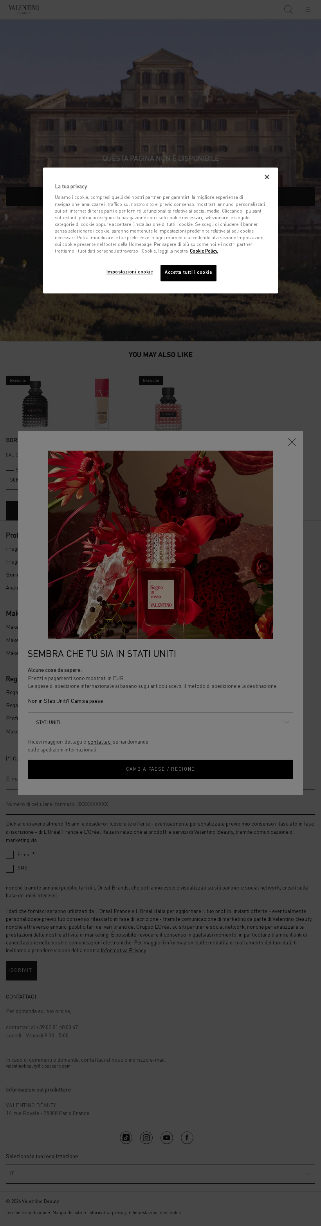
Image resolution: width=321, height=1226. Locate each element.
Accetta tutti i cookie (188, 272)
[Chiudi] (267, 177)
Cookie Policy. (204, 251)
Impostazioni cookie (129, 272)
